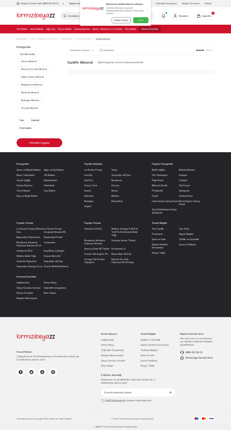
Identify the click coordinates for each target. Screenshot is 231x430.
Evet (140, 20)
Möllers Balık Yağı (26, 255)
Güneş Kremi (186, 195)
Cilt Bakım (22, 28)
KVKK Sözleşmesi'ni (115, 400)
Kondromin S (118, 248)
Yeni (21, 120)
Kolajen (183, 175)
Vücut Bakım (65, 28)
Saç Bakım (130, 28)
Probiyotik (157, 190)
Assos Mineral (29, 61)
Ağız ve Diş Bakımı (54, 169)
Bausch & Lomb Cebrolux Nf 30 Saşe (122, 261)
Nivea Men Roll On (121, 253)
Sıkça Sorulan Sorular (29, 287)
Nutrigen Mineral (30, 100)
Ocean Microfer (52, 255)
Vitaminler (49, 185)
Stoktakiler (25, 128)
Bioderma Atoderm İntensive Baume (94, 242)
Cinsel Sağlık (23, 180)
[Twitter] (31, 372)
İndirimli (35, 120)
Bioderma (116, 180)
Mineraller (67, 38)
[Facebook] (21, 372)
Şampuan (184, 190)
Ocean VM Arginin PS (96, 253)
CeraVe (88, 175)
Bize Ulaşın (50, 292)
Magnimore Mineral (31, 84)
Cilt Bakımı (49, 175)
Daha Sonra (121, 20)
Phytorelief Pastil (53, 237)
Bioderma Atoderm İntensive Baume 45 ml (29, 244)
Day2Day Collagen (54, 250)
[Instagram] (53, 372)
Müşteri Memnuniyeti (112, 355)
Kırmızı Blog (50, 282)
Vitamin (183, 180)
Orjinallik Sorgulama (55, 287)
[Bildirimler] (163, 16)
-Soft (114, 418)
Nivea (114, 190)
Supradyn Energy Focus (30, 266)
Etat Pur (88, 180)
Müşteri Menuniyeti (27, 298)
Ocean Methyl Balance (56, 266)
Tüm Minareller (84, 38)
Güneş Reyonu (82, 28)
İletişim (208, 3)
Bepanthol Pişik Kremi (28, 237)
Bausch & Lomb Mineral (34, 69)
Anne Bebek (36, 28)
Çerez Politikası (187, 244)
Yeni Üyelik (158, 228)
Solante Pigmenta (26, 261)
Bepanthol (117, 201)
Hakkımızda (23, 282)
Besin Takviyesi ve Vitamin (107, 28)
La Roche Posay (93, 169)
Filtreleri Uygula (39, 142)
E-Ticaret (122, 418)
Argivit (87, 206)
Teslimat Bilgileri (149, 350)
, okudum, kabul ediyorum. (128, 400)
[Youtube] (42, 372)
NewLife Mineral (30, 92)
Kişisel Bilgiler (186, 233)
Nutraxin (89, 195)
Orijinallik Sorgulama (166, 3)
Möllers (115, 195)
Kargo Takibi (147, 365)
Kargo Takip (158, 252)
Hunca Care (90, 185)
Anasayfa (22, 38)
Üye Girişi (184, 228)
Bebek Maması (187, 169)
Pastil (155, 195)
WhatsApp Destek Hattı (199, 357)
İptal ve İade (159, 239)
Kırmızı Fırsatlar (150, 28)
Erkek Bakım (50, 180)
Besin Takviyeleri (26, 175)
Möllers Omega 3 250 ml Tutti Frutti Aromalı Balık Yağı (124, 232)
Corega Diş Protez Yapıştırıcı (94, 261)
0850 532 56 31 (50, 3)
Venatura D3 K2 (93, 228)
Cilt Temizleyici (160, 175)
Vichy (114, 169)
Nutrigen (89, 201)
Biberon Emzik (159, 185)
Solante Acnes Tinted (123, 240)
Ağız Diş (50, 28)
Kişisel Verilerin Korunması (160, 246)
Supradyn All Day (121, 175)
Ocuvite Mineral (29, 108)
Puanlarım (157, 233)
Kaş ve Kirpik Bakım (27, 195)
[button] (63, 3)
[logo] (36, 16)
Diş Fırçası (184, 185)
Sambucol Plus (25, 250)
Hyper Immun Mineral (32, 76)
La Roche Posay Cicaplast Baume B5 (55, 230)
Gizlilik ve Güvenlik (189, 239)
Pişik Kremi (157, 180)
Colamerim (49, 242)
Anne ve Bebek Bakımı (29, 169)
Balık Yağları (158, 169)
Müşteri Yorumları (191, 3)
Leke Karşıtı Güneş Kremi (165, 201)
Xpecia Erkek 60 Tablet (96, 248)
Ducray (115, 185)
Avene (87, 190)
